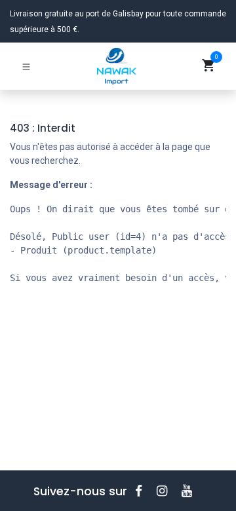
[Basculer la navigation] (26, 66)
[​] (143, 491)
